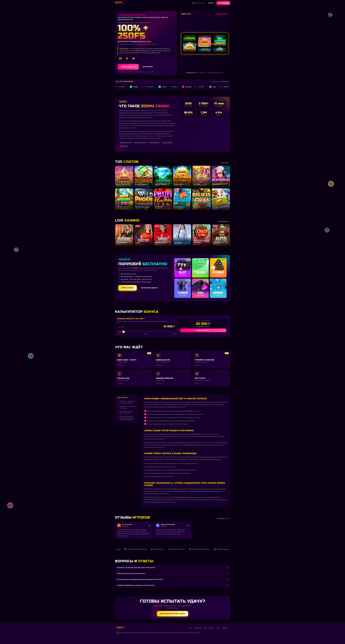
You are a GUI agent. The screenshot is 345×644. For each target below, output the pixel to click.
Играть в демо (128, 288)
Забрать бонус (127, 67)
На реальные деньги (149, 288)
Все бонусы (148, 67)
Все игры (224, 163)
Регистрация (223, 3)
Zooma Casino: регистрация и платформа (127, 407)
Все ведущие (223, 221)
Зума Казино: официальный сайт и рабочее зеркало (127, 402)
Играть (26, 639)
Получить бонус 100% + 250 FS (172, 614)
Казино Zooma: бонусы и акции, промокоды (126, 412)
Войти (211, 3)
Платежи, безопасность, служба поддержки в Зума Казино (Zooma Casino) (126, 418)
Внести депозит (203, 330)
